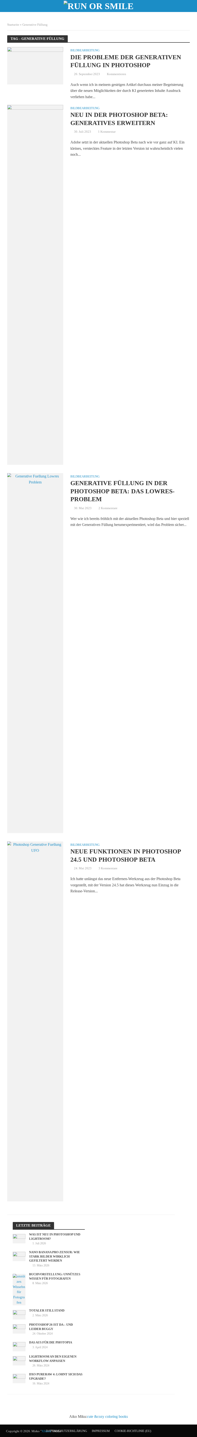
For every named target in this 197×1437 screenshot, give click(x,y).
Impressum (101, 1431)
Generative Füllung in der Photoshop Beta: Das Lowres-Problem (122, 491)
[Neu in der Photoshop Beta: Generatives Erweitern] (35, 284)
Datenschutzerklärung (66, 1431)
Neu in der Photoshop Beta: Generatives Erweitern (119, 118)
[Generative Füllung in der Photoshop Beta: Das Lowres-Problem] (35, 652)
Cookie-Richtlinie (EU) (133, 1431)
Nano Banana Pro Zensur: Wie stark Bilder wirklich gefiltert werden (54, 1256)
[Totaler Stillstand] (19, 1314)
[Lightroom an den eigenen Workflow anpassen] (19, 1360)
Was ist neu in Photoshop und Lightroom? (54, 1236)
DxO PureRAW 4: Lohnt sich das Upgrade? (55, 1376)
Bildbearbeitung (84, 50)
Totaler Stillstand (46, 1310)
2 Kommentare (107, 508)
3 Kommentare (107, 868)
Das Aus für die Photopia (50, 1342)
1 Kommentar (107, 131)
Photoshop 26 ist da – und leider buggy (51, 1327)
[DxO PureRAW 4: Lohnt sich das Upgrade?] (19, 1378)
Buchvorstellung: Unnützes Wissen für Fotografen (54, 1276)
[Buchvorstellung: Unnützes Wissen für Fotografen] (19, 1289)
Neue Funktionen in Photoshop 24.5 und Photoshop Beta (125, 855)
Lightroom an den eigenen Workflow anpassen (52, 1359)
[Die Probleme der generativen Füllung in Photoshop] (35, 65)
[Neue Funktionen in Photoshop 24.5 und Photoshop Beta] (35, 1021)
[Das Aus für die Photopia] (19, 1346)
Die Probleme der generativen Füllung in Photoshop (125, 61)
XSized (46, 1431)
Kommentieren (116, 74)
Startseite (13, 24)
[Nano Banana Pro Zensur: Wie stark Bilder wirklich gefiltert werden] (19, 1256)
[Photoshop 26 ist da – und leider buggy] (19, 1328)
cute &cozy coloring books (107, 1416)
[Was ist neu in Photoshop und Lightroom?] (19, 1238)
